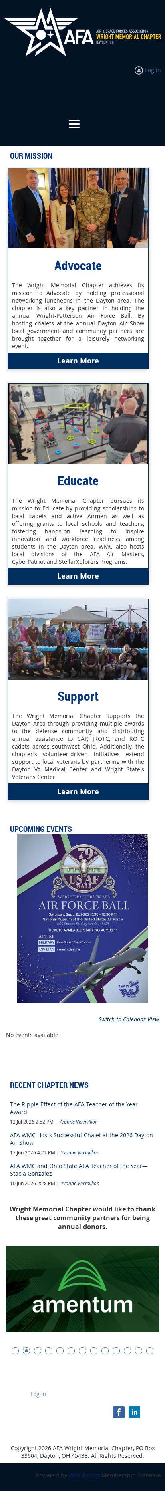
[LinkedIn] (134, 1412)
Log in (153, 70)
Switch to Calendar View (129, 1019)
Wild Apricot (84, 1475)
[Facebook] (119, 1412)
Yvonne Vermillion (78, 1121)
